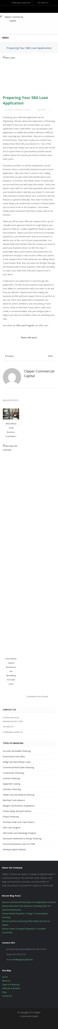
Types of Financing (10, 984)
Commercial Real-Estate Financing (18, 767)
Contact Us (7, 996)
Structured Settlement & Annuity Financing (22, 838)
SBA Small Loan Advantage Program (19, 833)
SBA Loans (41, 110)
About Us (6, 980)
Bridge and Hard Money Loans (17, 762)
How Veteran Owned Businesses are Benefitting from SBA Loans (11, 671)
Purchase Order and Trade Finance (18, 822)
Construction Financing (13, 773)
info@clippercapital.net (21, 3)
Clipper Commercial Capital (18, 110)
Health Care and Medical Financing (18, 794)
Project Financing (11, 816)
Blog (4, 992)
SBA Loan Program (25, 325)
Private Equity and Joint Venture (17, 811)
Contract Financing (11, 778)
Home (5, 977)
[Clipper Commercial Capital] (29, 23)
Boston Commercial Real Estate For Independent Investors (29, 902)
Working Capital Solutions (14, 849)
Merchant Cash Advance (14, 800)
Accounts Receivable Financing (17, 751)
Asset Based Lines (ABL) (14, 756)
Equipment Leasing (11, 783)
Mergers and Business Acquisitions (18, 805)
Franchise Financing (12, 789)
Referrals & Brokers (11, 988)
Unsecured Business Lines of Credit (19, 844)
